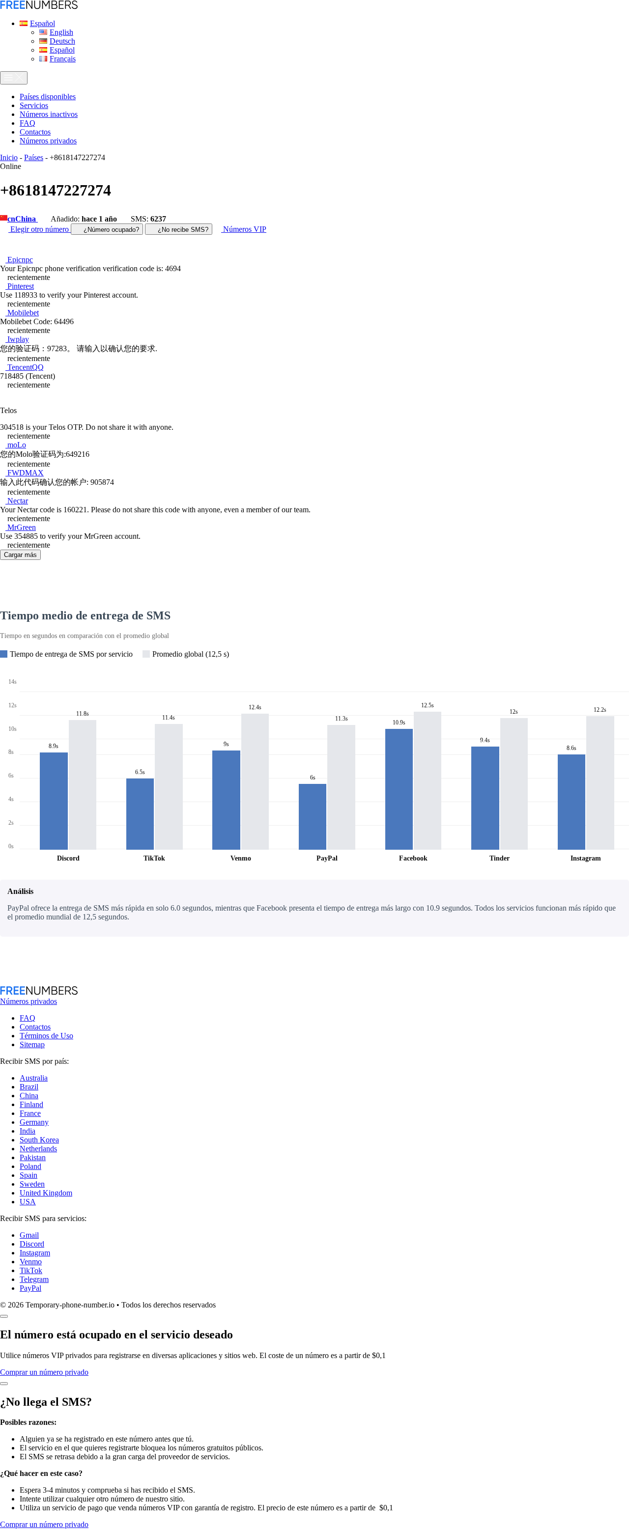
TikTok (31, 1270)
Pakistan (33, 1157)
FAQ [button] (27, 123)
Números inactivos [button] (49, 114)
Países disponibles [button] (48, 96)
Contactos (35, 1027)
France (30, 1113)
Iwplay (17, 339)
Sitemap (32, 1044)
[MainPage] (39, 6)
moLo (15, 445)
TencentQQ (24, 367)
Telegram (34, 1279)
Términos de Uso (46, 1035)
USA (28, 1201)
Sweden (32, 1184)
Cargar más (20, 554)
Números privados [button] (48, 141)
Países (33, 157)
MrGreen (20, 527)
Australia (34, 1078)
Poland (30, 1166)
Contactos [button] (35, 132)
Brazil (29, 1087)
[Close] (4, 1316)
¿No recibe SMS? (182, 229)
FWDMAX (24, 473)
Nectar (16, 501)
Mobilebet (22, 312)
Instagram (35, 1253)
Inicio (9, 157)
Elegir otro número (39, 229)
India (27, 1131)
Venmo (31, 1261)
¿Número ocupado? (110, 229)
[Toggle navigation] (14, 77)
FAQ (27, 1018)
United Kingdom (46, 1193)
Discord (32, 1244)
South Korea (39, 1140)
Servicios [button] (34, 105)
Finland (31, 1104)
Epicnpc (19, 259)
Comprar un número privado (44, 1372)
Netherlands (38, 1148)
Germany (34, 1122)
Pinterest (19, 286)
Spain (28, 1175)
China (29, 1095)
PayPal (30, 1288)
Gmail (29, 1235)
